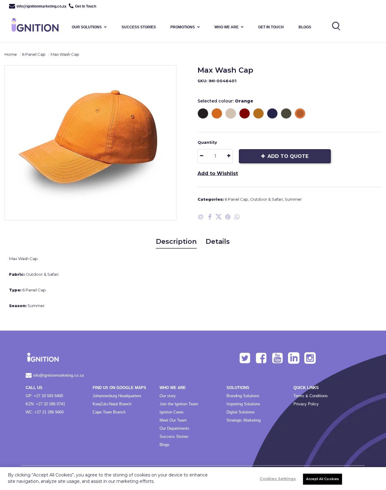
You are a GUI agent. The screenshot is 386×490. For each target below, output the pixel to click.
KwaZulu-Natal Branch (112, 404)
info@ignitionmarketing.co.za (41, 6)
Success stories (139, 27)
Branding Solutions (242, 396)
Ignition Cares (172, 412)
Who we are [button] (226, 27)
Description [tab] (176, 241)
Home (11, 54)
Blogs (305, 27)
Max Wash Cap (65, 54)
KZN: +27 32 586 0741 (45, 404)
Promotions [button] (182, 27)
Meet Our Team (173, 420)
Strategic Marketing (243, 420)
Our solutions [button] (87, 27)
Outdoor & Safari (266, 199)
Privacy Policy (306, 404)
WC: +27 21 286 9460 (45, 412)
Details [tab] (218, 241)
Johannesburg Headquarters (117, 396)
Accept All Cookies (322, 479)
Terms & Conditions (310, 396)
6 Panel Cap (34, 54)
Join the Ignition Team (179, 404)
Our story (168, 396)
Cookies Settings (278, 478)
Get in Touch (271, 27)
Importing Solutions (243, 404)
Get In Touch (85, 6)
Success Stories (174, 436)
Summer (293, 199)
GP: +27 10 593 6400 (44, 396)
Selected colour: (225, 101)
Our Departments (174, 428)
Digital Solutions (240, 412)
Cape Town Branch (109, 412)
